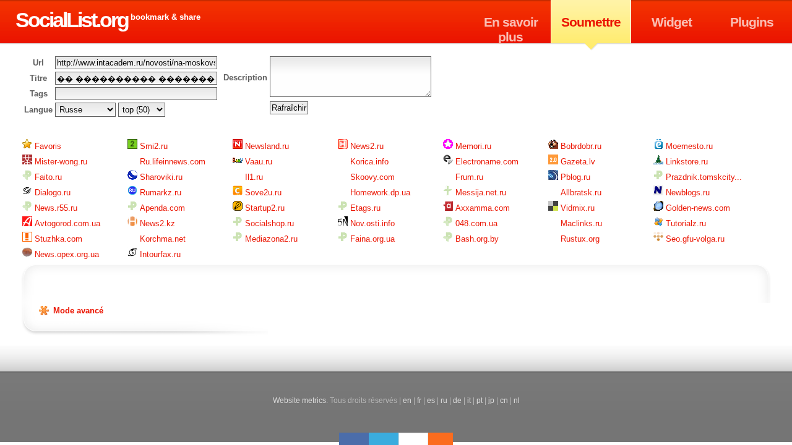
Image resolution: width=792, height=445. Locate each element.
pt (479, 400)
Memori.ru (472, 146)
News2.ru (366, 146)
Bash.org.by (476, 239)
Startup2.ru (264, 208)
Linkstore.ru (685, 161)
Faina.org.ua (371, 239)
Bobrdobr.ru (579, 146)
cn (504, 400)
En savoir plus (511, 29)
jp (491, 400)
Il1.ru (253, 177)
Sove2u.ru (262, 192)
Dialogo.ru (51, 192)
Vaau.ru (257, 161)
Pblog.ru (574, 177)
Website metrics (299, 400)
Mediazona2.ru (270, 239)
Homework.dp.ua (379, 192)
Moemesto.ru (688, 146)
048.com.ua (475, 223)
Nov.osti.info (371, 223)
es (431, 400)
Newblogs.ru (686, 192)
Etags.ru (364, 208)
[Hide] (447, 439)
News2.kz (156, 223)
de (457, 400)
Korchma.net (161, 239)
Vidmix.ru (576, 208)
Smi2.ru (152, 146)
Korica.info (368, 161)
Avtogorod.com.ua (66, 223)
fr (419, 400)
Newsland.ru (266, 146)
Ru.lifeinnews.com (171, 161)
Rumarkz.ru (159, 192)
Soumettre (591, 22)
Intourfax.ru (159, 254)
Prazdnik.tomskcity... (702, 177)
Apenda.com (161, 208)
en (407, 400)
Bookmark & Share (165, 17)
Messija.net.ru (479, 192)
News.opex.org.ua (65, 254)
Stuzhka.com (57, 239)
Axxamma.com (481, 208)
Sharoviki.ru (160, 177)
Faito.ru (47, 177)
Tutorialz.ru (684, 223)
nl (517, 400)
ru (444, 400)
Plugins (751, 22)
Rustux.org (579, 239)
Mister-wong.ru (59, 161)
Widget (672, 22)
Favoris (46, 146)
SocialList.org (71, 20)
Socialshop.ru (268, 223)
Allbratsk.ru (579, 192)
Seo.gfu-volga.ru (694, 239)
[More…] (434, 439)
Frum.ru (468, 177)
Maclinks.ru (580, 223)
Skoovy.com (371, 177)
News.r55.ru (54, 208)
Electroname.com (486, 161)
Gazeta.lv (576, 161)
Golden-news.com (696, 208)
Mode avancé (78, 310)
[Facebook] (354, 439)
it (469, 400)
